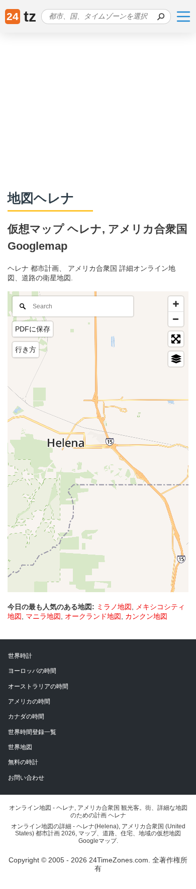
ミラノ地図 (114, 607)
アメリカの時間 (29, 701)
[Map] (98, 441)
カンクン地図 (146, 616)
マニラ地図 (43, 616)
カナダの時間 (26, 716)
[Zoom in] (175, 303)
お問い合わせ (26, 777)
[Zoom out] (175, 318)
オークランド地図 (93, 616)
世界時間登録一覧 (32, 732)
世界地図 (20, 747)
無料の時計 (23, 762)
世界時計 (20, 655)
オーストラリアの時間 (38, 686)
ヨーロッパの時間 (32, 670)
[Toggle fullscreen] (175, 338)
